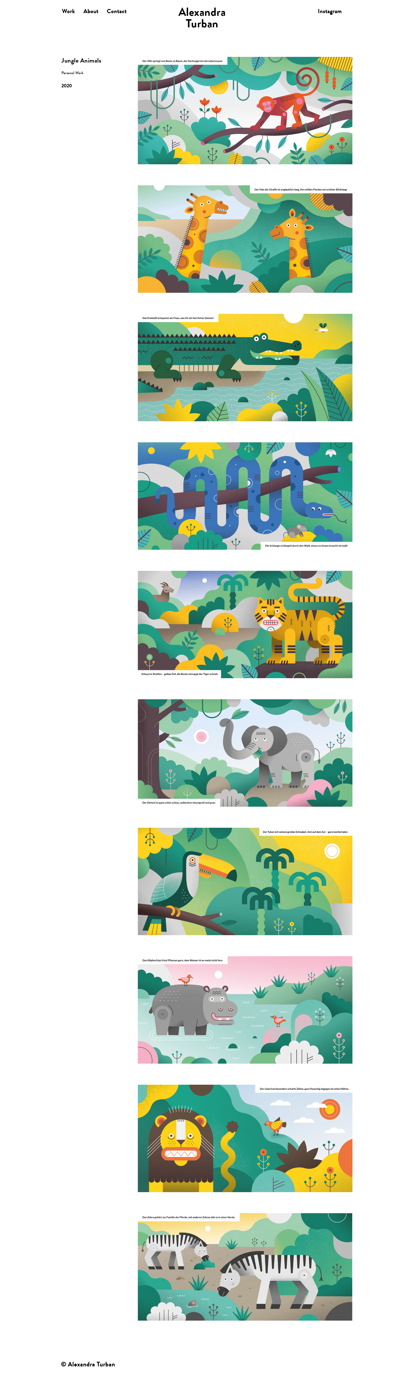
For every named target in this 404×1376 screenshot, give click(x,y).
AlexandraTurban (202, 19)
